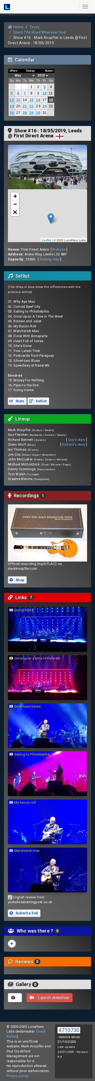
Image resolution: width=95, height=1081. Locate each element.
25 (51, 106)
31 (44, 113)
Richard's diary (73, 444)
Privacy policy (17, 1076)
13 (18, 100)
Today (30, 70)
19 (12, 106)
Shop (20, 580)
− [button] (15, 204)
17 (44, 100)
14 (25, 100)
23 (38, 106)
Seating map (50, 259)
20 (18, 106)
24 (44, 106)
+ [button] (15, 196)
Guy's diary (77, 440)
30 (38, 113)
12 (12, 100)
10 (44, 93)
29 (31, 113)
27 (18, 113)
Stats (19, 401)
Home (17, 27)
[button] (15, 212)
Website (58, 249)
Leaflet (46, 240)
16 (38, 100)
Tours (35, 27)
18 (51, 100)
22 (31, 106)
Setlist (41, 401)
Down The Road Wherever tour (39, 32)
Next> (49, 70)
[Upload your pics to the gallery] (15, 997)
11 (51, 93)
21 (25, 106)
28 (25, 113)
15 (31, 100)
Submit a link (26, 913)
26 (12, 113)
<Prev (13, 70)
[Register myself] (12, 944)
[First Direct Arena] (47, 167)
